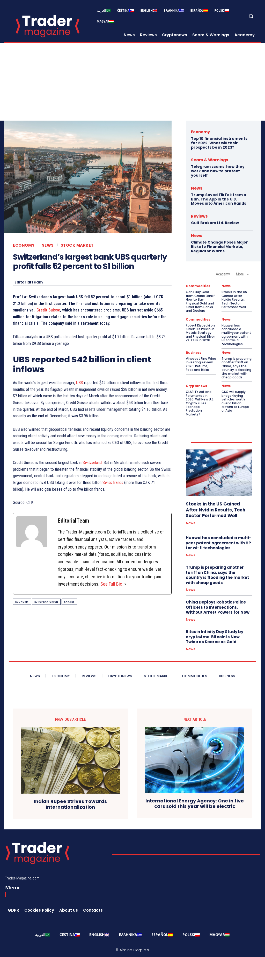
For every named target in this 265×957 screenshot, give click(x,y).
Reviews (199, 216)
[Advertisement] (132, 81)
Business (193, 352)
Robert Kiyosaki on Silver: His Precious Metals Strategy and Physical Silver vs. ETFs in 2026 (200, 333)
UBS (79, 382)
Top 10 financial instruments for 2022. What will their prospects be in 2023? (219, 143)
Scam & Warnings (209, 160)
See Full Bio (111, 584)
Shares (69, 602)
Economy (24, 245)
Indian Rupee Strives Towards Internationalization (70, 804)
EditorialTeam (28, 282)
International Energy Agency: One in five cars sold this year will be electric (194, 803)
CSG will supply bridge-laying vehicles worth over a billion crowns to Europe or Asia (235, 401)
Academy (223, 274)
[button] (251, 16)
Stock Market (77, 245)
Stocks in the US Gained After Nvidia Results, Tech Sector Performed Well (234, 299)
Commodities (198, 286)
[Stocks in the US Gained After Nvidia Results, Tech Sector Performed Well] (219, 472)
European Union (46, 602)
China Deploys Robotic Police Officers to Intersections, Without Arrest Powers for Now (217, 607)
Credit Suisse (48, 310)
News (47, 245)
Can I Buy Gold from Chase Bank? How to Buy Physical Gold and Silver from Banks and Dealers (200, 301)
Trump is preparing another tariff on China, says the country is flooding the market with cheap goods (237, 367)
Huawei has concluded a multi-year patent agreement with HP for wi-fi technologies (236, 334)
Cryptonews (196, 385)
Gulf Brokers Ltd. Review (215, 222)
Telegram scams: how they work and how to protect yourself (218, 171)
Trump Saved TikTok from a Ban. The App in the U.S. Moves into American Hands (218, 199)
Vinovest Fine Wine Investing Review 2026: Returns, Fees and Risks (201, 364)
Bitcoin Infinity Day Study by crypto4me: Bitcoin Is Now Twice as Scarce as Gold (214, 636)
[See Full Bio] (125, 584)
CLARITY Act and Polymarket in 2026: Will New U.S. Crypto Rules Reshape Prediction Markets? (200, 403)
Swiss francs (112, 482)
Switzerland (92, 462)
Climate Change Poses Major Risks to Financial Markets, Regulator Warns (219, 247)
